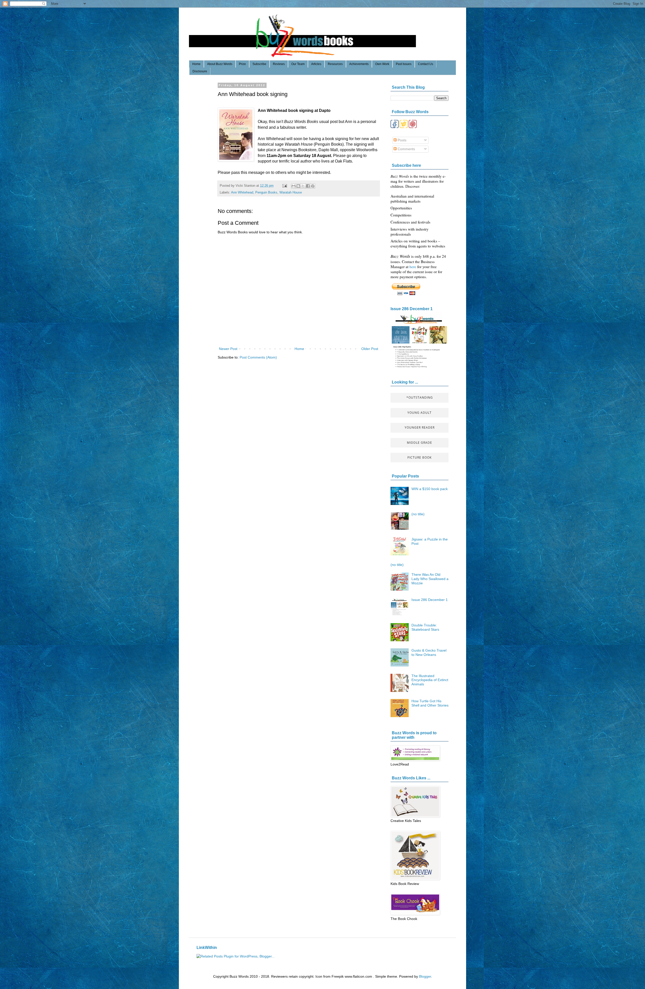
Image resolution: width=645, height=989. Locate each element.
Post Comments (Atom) (258, 357)
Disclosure (199, 71)
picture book (419, 457)
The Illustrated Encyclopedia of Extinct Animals (429, 680)
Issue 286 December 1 (412, 308)
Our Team (298, 64)
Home (196, 64)
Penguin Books (266, 192)
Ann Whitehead (242, 192)
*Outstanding (419, 397)
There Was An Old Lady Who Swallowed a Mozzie (429, 578)
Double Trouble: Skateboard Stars (425, 627)
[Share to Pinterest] (312, 185)
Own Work (382, 64)
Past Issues (403, 64)
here (413, 266)
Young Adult (419, 412)
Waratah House (290, 192)
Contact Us (425, 64)
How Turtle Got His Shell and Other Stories (429, 703)
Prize (242, 64)
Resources (335, 64)
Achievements (359, 64)
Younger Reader (420, 427)
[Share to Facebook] (307, 185)
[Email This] (293, 185)
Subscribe (259, 64)
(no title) (418, 514)
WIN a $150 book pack (429, 489)
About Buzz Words (219, 64)
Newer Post (228, 349)
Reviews (279, 64)
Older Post (369, 349)
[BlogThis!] (298, 185)
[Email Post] (284, 185)
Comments (406, 149)
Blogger (425, 976)
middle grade (419, 442)
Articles (316, 64)
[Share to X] (303, 185)
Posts (401, 140)
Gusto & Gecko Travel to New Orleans (428, 652)
